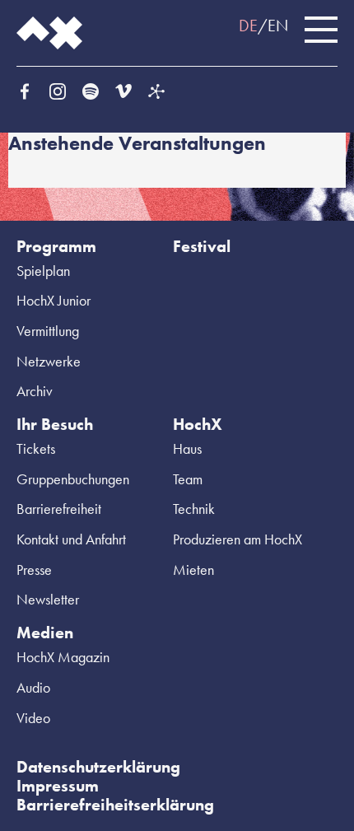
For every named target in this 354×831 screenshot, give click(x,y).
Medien (44, 632)
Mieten (193, 569)
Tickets (35, 448)
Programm (56, 246)
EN (278, 25)
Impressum (57, 785)
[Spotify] (90, 91)
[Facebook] (24, 91)
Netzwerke (48, 361)
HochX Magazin (62, 656)
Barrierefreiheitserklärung (115, 804)
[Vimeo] (123, 91)
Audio (33, 687)
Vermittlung (47, 330)
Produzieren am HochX (237, 539)
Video (33, 717)
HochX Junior (53, 300)
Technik (194, 508)
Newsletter (47, 599)
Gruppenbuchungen (72, 478)
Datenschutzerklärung (98, 766)
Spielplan (43, 270)
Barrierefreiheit (58, 508)
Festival (202, 246)
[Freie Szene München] (156, 91)
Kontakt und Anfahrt (71, 539)
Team (188, 478)
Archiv (34, 390)
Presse (34, 569)
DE (248, 25)
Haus (187, 448)
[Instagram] (57, 91)
